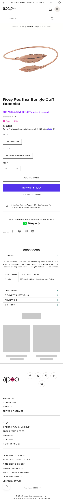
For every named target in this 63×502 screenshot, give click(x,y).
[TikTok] (53, 375)
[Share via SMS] (33, 231)
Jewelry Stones (12, 477)
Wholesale (9, 407)
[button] (31, 178)
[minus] (6, 168)
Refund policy (11, 444)
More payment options (31, 194)
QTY (5, 162)
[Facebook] (30, 375)
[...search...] (52, 18)
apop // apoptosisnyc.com (35, 496)
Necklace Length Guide (17, 460)
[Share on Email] (26, 231)
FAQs (6, 423)
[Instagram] (46, 375)
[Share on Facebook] (12, 231)
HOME (16, 27)
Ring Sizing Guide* (14, 464)
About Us (8, 398)
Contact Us (9, 402)
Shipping (8, 435)
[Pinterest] (38, 375)
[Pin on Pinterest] (19, 231)
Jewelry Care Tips (14, 456)
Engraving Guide (13, 468)
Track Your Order (14, 431)
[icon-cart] (50, 9)
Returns (8, 440)
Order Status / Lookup (16, 427)
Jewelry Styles (12, 481)
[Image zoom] (31, 61)
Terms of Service (13, 411)
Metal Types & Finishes (16, 472)
